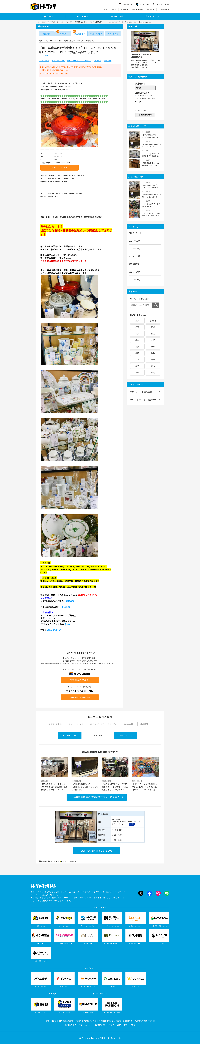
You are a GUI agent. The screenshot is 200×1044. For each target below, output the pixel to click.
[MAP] (68, 624)
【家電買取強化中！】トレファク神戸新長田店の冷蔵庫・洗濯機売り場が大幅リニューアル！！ (54, 787)
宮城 (137, 359)
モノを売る (83, 16)
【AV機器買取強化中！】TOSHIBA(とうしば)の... (151, 145)
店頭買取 (70, 601)
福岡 (137, 372)
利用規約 (68, 1024)
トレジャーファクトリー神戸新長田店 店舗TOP (73, 22)
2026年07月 (134, 248)
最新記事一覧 (135, 232)
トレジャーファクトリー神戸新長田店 (141, 56)
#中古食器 (97, 60)
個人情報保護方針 (66, 1021)
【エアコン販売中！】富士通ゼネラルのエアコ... (151, 154)
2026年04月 (134, 271)
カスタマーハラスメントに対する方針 (90, 1024)
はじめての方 (144, 4)
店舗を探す (48, 16)
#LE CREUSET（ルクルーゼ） (79, 60)
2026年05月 (134, 263)
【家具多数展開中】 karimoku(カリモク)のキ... (151, 164)
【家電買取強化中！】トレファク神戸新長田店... (151, 136)
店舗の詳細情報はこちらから (96, 850)
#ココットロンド (58, 60)
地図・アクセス (96, 34)
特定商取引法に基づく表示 (110, 1021)
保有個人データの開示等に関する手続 (139, 1021)
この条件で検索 (145, 114)
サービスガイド (110, 9)
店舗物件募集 (164, 9)
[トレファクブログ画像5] (69, 460)
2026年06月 (134, 256)
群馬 (153, 333)
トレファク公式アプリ (145, 399)
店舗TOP (46, 34)
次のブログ (124, 735)
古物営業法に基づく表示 (86, 1021)
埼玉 (137, 327)
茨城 (153, 327)
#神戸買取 (107, 60)
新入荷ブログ (152, 16)
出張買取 (65, 606)
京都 (153, 346)
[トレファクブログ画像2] (69, 317)
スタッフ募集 (113, 34)
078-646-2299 (54, 630)
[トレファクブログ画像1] (69, 146)
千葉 (137, 333)
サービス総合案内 (143, 391)
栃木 (137, 340)
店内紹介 (63, 34)
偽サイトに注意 (115, 1024)
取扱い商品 (117, 16)
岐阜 (137, 366)
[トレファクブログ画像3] (69, 364)
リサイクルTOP (41, 22)
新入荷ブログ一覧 (52, 22)
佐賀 (153, 372)
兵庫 (137, 353)
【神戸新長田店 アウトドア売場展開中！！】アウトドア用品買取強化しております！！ (115, 787)
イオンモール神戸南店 (69, 861)
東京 (137, 320)
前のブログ (71, 735)
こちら (65, 70)
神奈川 (153, 320)
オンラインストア (162, 4)
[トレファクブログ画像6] (69, 508)
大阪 (153, 340)
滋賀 (137, 346)
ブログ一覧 (97, 735)
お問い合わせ (129, 1024)
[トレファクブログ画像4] (69, 412)
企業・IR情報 (137, 9)
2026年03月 (134, 279)
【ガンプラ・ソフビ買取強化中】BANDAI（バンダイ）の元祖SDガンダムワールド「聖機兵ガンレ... (145, 787)
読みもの (124, 9)
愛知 (153, 359)
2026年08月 (134, 240)
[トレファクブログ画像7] (69, 557)
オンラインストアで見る (59, 167)
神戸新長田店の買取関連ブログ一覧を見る (96, 797)
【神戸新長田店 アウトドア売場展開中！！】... (151, 205)
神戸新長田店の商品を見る (80, 680)
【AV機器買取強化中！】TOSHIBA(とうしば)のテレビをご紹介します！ (85, 787)
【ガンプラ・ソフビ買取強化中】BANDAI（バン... (151, 214)
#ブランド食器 (44, 60)
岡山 (153, 366)
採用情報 (151, 9)
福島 (153, 353)
